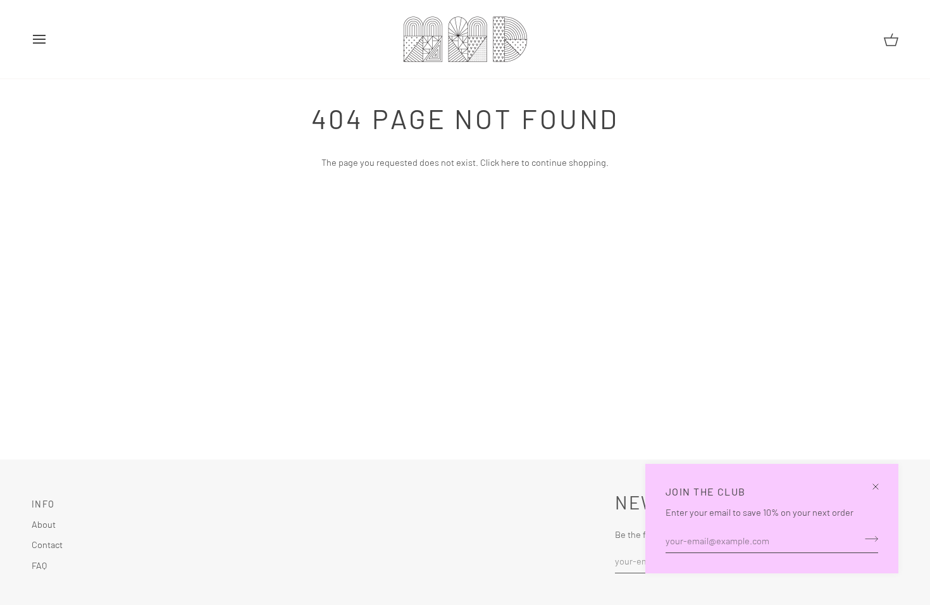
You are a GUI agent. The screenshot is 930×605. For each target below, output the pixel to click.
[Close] (881, 481)
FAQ (39, 565)
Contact (47, 544)
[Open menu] (51, 39)
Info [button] (43, 504)
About (44, 524)
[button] (425, 500)
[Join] (867, 538)
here (510, 162)
